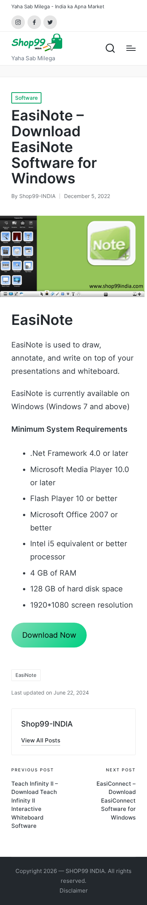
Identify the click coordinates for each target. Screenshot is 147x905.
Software (26, 97)
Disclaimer (74, 890)
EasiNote (26, 675)
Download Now (49, 635)
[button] (40, 740)
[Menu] (131, 48)
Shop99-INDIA (47, 723)
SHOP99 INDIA (85, 871)
